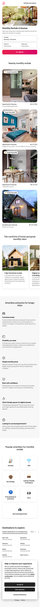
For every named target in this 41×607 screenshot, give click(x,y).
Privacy (17, 600)
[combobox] (20, 39)
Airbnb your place (30, 3)
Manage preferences (19, 594)
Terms (23, 600)
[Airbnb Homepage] (3, 3)
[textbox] (11, 46)
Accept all (20, 584)
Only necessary (20, 589)
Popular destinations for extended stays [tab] (14, 532)
